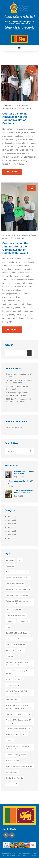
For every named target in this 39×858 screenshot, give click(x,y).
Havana (20, 650)
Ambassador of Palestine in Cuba (17, 578)
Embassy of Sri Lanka (23, 639)
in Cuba (8, 679)
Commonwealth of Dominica (16, 615)
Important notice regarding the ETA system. (18, 672)
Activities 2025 (10, 535)
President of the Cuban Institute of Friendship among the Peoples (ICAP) (19, 721)
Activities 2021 (10, 520)
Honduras (9, 656)
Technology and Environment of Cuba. (19, 766)
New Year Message (12, 700)
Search (9, 345)
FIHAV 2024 (10, 650)
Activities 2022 (10, 524)
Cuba (8, 627)
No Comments (26, 108)
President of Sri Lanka (23, 714)
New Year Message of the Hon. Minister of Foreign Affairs (17, 707)
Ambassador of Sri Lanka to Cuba (18, 589)
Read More (12, 172)
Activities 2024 (10, 531)
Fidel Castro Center (19, 644)
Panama (9, 714)
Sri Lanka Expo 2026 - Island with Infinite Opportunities (17, 747)
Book (7, 610)
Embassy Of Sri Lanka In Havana (16, 105)
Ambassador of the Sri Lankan (17, 595)
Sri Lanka (9, 740)
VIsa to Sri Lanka (12, 784)
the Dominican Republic (14, 778)
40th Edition (10, 560)
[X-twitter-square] (12, 835)
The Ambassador (12, 772)
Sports (24, 734)
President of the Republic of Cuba (18, 728)
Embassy (9, 639)
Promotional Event (12, 734)
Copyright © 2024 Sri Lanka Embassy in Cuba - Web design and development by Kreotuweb (19, 854)
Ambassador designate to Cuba (17, 572)
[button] (19, 48)
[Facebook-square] (6, 835)
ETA (7, 644)
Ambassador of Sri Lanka (15, 583)
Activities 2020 (10, 516)
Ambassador (10, 566)
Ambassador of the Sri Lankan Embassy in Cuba (17, 602)
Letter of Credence (12, 685)
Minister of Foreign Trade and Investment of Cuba (16, 692)
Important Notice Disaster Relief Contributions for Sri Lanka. (17, 663)
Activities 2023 (10, 527)
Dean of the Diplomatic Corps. (16, 633)
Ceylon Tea (17, 610)
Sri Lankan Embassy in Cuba (16, 755)
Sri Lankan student (12, 760)
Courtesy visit (23, 621)
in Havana (18, 679)
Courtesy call (10, 621)
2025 (19, 560)
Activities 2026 (10, 538)
